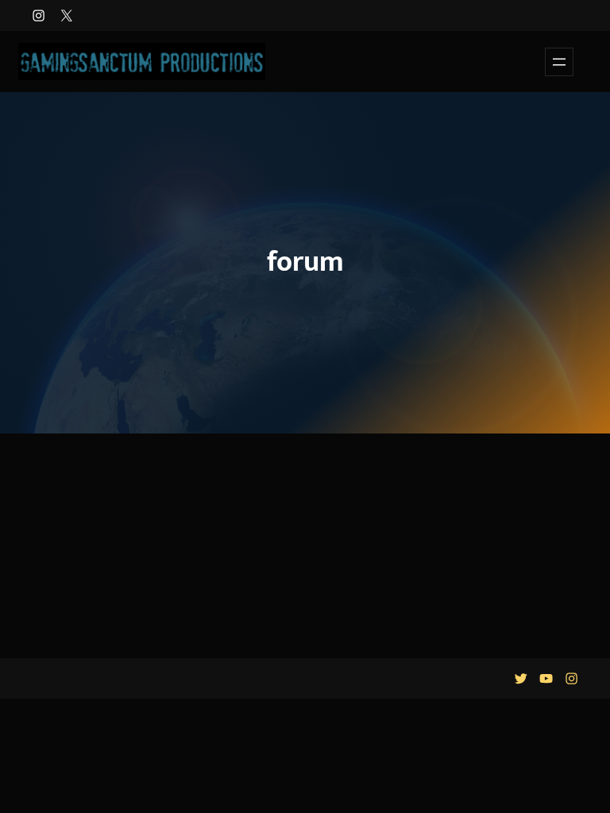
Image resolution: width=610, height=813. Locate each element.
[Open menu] (559, 62)
